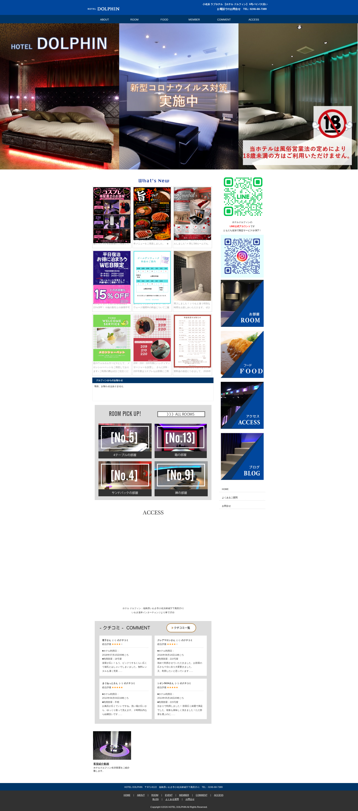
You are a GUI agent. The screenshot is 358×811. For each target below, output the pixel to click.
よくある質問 (172, 799)
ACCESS (254, 19)
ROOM (134, 19)
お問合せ (226, 506)
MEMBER (194, 19)
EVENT (168, 795)
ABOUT (104, 19)
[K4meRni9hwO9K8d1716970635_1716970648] (243, 217)
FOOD (164, 19)
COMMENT (224, 19)
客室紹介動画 (101, 763)
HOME (225, 489)
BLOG (156, 799)
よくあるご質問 (230, 497)
